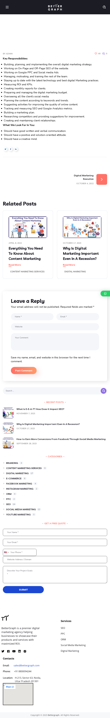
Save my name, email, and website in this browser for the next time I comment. (50, 359)
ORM (10, 493)
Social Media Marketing (23, 509)
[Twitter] (2, 651)
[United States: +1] (6, 552)
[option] (28, 247)
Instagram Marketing (21, 488)
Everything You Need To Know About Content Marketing (26, 253)
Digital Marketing (75, 271)
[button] (104, 7)
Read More (15, 264)
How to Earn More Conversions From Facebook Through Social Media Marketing (61, 439)
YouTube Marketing (20, 514)
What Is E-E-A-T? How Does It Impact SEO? (40, 409)
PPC (10, 499)
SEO (10, 504)
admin (9, 53)
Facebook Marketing (21, 483)
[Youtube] (13, 651)
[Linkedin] (19, 651)
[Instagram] (24, 651)
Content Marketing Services (27, 271)
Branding (14, 463)
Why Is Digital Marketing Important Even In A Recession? (81, 253)
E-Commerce (15, 478)
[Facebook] (8, 651)
